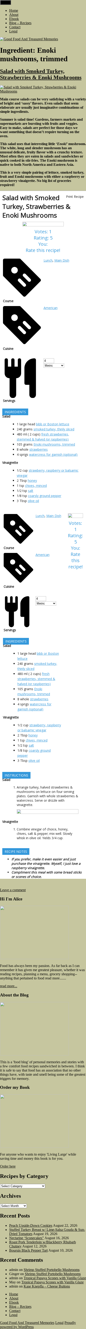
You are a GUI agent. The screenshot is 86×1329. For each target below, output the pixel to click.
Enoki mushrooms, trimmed (54, 444)
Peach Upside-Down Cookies (30, 1225)
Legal (13, 31)
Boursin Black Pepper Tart (28, 1250)
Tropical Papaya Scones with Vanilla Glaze (55, 1278)
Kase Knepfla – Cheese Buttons (47, 1286)
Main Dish (61, 260)
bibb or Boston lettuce (52, 424)
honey (32, 480)
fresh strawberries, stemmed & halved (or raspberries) (36, 679)
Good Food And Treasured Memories (27, 1323)
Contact (14, 27)
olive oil (33, 501)
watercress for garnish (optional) (53, 454)
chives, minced (36, 485)
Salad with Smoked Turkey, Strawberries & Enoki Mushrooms (40, 74)
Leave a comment (13, 890)
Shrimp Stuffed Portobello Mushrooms (52, 1270)
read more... (8, 986)
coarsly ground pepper (44, 496)
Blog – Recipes (20, 23)
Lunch (48, 260)
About (13, 15)
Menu (5, 2)
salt (30, 490)
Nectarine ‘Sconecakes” (26, 1238)
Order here (8, 1166)
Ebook (14, 19)
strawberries (38, 449)
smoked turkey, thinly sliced (53, 429)
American (51, 308)
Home (13, 10)
